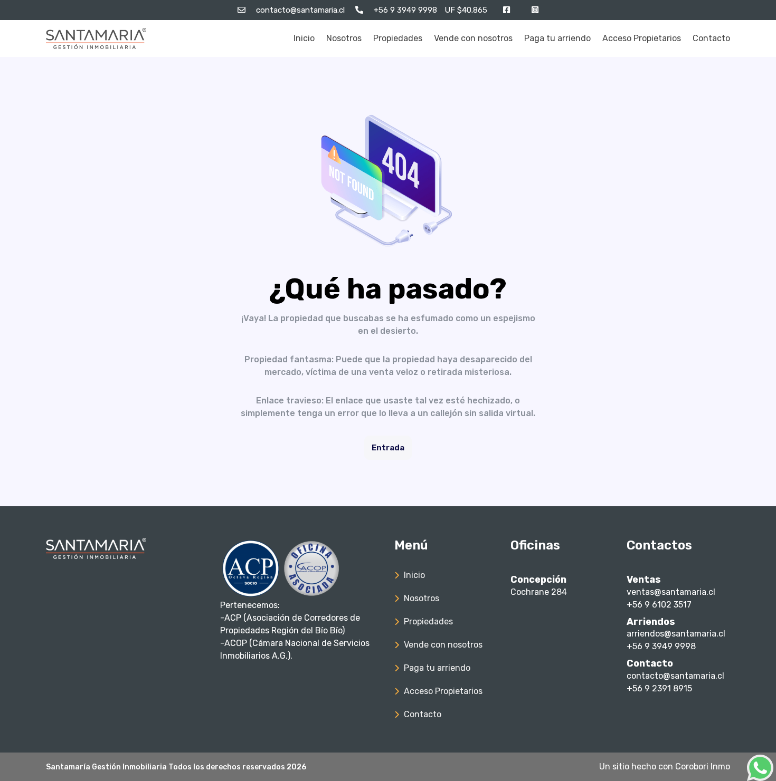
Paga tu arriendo (557, 38)
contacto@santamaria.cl (675, 676)
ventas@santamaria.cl (671, 592)
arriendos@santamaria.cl (676, 634)
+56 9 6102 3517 (659, 605)
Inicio (304, 38)
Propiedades (397, 38)
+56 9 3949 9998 (661, 646)
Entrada (388, 447)
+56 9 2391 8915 (659, 688)
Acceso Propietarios (641, 38)
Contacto (711, 38)
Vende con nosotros (473, 38)
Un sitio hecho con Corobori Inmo (664, 766)
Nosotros (344, 38)
